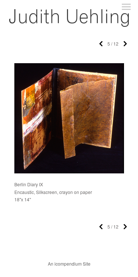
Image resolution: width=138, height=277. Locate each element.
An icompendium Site (69, 263)
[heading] (69, 24)
